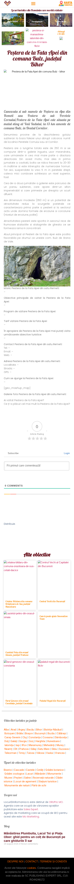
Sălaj (33, 749)
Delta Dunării (13, 21)
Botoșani (9, 733)
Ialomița (9, 745)
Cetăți (40, 769)
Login (66, 453)
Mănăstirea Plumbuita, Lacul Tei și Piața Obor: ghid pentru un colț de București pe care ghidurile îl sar (34, 837)
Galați (14, 741)
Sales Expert (31, 809)
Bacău (30, 729)
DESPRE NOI (15, 861)
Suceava (64, 749)
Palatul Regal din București (52, 700)
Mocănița (13, 40)
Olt (15, 749)
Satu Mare (44, 749)
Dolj (6, 741)
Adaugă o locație (61, 32)
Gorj (31, 741)
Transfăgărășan (37, 21)
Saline (27, 777)
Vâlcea (40, 753)
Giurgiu (23, 741)
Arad (13, 729)
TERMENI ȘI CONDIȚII (53, 861)
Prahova (24, 749)
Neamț (8, 749)
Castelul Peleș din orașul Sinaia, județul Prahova (16, 653)
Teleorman (10, 753)
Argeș (21, 729)
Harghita (40, 741)
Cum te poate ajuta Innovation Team (53, 617)
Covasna (48, 737)
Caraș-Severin (12, 737)
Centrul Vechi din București (52, 601)
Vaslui (49, 753)
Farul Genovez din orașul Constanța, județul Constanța (19, 702)
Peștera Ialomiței (37, 43)
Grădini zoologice (14, 773)
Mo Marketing (31, 816)
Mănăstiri (40, 773)
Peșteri (18, 777)
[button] (33, 3)
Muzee (8, 777)
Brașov (29, 733)
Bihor (39, 729)
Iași (18, 745)
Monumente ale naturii (17, 785)
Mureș (60, 745)
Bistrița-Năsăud (53, 729)
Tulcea (30, 753)
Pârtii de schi (39, 785)
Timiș (22, 753)
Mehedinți (49, 745)
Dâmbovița (61, 737)
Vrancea (60, 753)
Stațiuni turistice (47, 781)
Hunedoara (53, 741)
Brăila (20, 733)
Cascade (19, 769)
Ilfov (24, 745)
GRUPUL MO (56, 802)
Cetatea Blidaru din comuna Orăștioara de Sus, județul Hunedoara (18, 604)
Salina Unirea (61, 21)
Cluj (25, 737)
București (40, 733)
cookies (31, 867)
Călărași (61, 733)
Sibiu (54, 749)
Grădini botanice (54, 769)
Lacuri (29, 773)
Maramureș (35, 745)
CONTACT (31, 861)
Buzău (51, 733)
